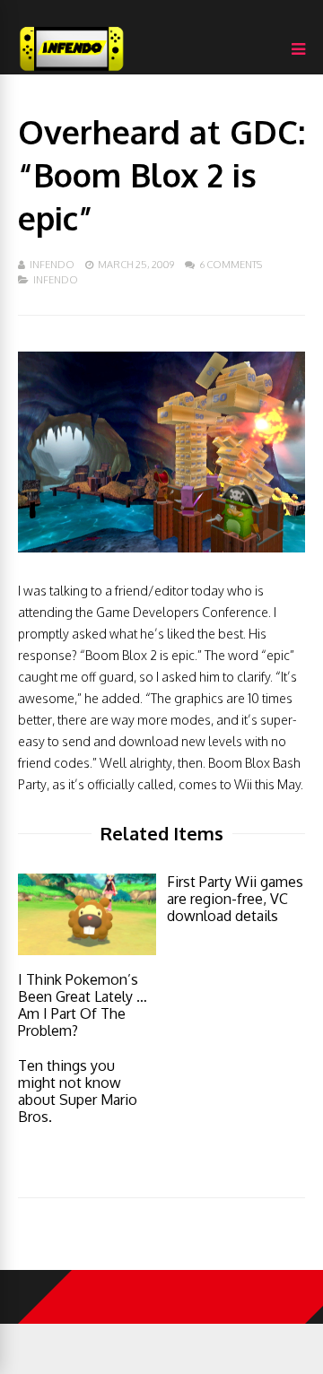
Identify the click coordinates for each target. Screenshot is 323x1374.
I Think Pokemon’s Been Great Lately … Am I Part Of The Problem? (82, 1004)
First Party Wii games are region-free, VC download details (235, 899)
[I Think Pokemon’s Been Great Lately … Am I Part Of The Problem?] (87, 950)
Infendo (52, 264)
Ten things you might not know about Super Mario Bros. (77, 1091)
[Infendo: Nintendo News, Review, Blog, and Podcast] (72, 70)
